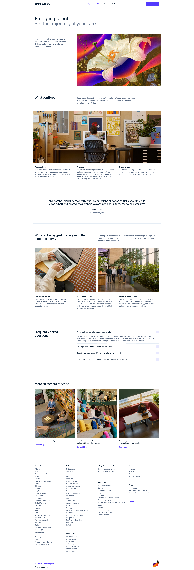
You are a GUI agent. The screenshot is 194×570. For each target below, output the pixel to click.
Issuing (37, 510)
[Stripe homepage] (38, 4)
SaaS (68, 498)
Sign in (131, 501)
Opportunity (86, 4)
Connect (38, 488)
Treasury (38, 539)
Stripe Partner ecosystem (107, 471)
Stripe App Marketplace (106, 469)
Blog (99, 493)
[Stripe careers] (46, 4)
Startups (69, 471)
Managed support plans (138, 490)
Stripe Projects (71, 549)
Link (36, 513)
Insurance (70, 513)
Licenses (101, 505)
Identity (38, 505)
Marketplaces (71, 491)
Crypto (37, 491)
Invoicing (38, 508)
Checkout (38, 484)
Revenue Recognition (43, 527)
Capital (37, 479)
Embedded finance (73, 481)
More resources (103, 515)
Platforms (70, 496)
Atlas (37, 471)
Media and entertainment (75, 515)
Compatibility (97, 4)
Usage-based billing (42, 544)
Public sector (71, 522)
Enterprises (70, 469)
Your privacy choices (105, 512)
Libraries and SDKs (73, 546)
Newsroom (133, 471)
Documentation (72, 537)
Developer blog (71, 551)
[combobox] (44, 563)
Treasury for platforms (43, 542)
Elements (38, 498)
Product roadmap (104, 486)
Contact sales (134, 476)
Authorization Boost (42, 474)
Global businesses (73, 486)
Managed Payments (42, 515)
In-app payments (72, 488)
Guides (100, 488)
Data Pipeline (40, 496)
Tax (36, 535)
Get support (133, 488)
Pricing (37, 469)
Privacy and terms (104, 500)
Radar (37, 525)
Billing (37, 476)
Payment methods (41, 520)
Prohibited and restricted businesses (111, 503)
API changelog (71, 544)
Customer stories (104, 490)
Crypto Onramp (40, 493)
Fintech (69, 505)
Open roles (152, 4)
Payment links (40, 518)
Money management (74, 493)
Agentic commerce (73, 474)
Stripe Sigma (39, 530)
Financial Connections (43, 501)
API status (70, 541)
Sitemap (101, 507)
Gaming (69, 508)
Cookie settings (104, 510)
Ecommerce (70, 479)
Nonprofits (70, 518)
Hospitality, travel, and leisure (77, 510)
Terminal (38, 537)
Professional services (74, 520)
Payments (38, 522)
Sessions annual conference (108, 498)
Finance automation (73, 484)
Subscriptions (40, 532)
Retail (68, 525)
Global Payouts (40, 503)
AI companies (71, 501)
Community (102, 495)
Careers (132, 469)
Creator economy (72, 503)
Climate (38, 486)
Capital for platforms (43, 481)
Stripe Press (133, 474)
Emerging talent (109, 4)
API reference (71, 539)
